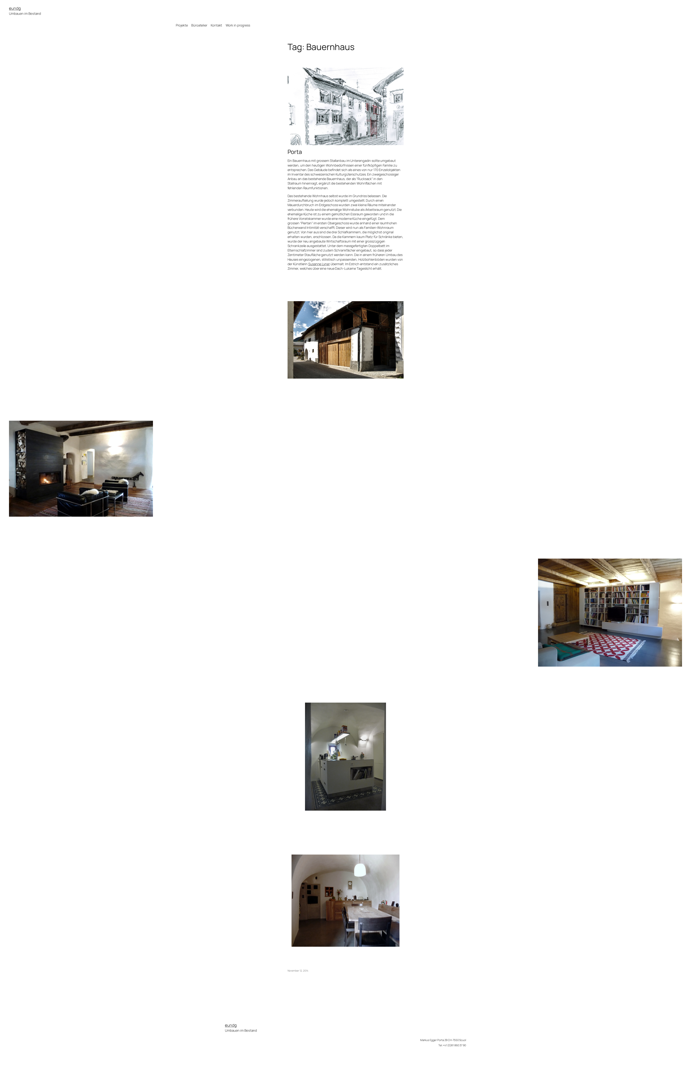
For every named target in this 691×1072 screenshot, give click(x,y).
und (15, 8)
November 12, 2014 (298, 970)
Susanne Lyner (319, 264)
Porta (295, 152)
